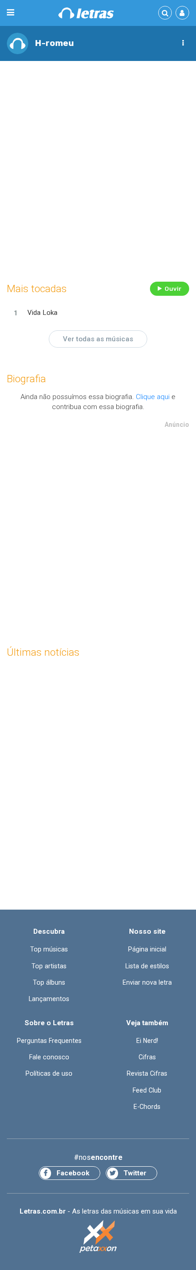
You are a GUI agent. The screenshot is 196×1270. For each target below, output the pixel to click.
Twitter (135, 1173)
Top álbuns (49, 982)
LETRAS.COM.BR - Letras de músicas (86, 13)
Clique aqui (153, 397)
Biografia (26, 379)
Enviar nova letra (147, 982)
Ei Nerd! (147, 1040)
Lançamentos (49, 998)
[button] (182, 43)
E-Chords (147, 1106)
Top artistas (49, 966)
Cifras (147, 1057)
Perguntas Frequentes (49, 1040)
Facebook (73, 1173)
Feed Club (147, 1090)
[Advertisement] (98, 169)
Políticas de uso (49, 1073)
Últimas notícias (43, 652)
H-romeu (54, 43)
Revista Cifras (147, 1073)
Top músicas (49, 949)
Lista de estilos (147, 966)
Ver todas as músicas (98, 339)
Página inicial (147, 949)
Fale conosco (49, 1057)
